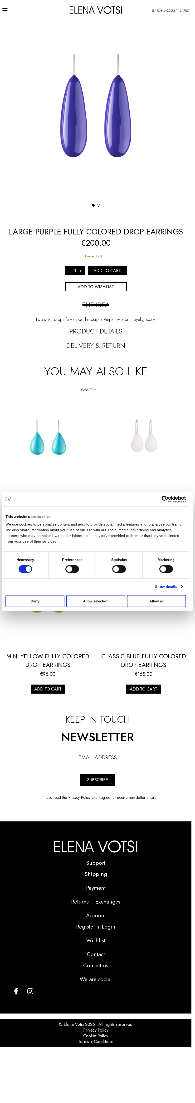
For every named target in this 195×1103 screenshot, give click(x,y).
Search (156, 11)
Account (170, 11)
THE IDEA (95, 305)
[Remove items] (69, 270)
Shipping (96, 874)
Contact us (95, 965)
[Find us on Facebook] (16, 990)
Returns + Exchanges (95, 902)
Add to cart (48, 689)
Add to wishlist (96, 287)
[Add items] (80, 270)
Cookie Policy (95, 1036)
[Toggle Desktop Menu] (5, 9)
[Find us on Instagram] (30, 991)
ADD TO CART (107, 271)
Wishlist (95, 940)
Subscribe (97, 780)
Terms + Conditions (95, 1041)
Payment (96, 888)
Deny (35, 601)
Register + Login (95, 927)
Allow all (156, 601)
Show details (166, 587)
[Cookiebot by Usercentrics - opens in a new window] (165, 499)
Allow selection (95, 601)
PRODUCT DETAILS (95, 331)
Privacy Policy (95, 1030)
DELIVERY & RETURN (95, 345)
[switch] (72, 569)
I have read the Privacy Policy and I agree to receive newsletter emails (99, 797)
